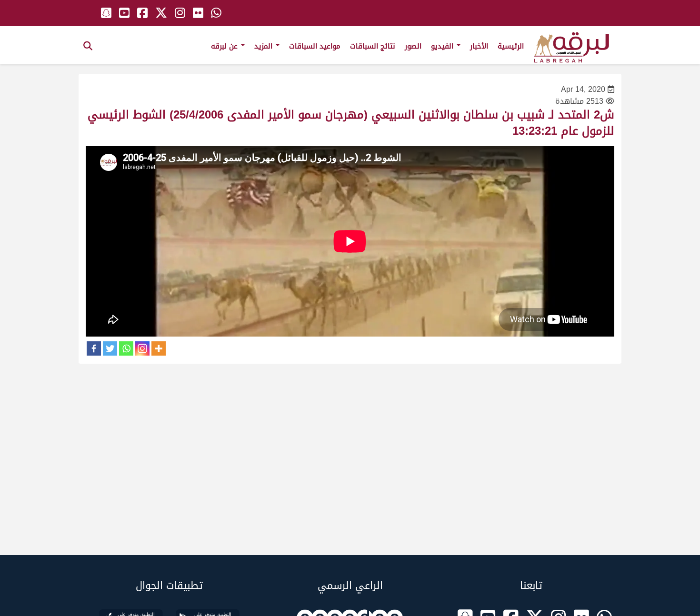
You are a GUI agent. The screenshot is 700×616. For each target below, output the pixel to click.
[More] (158, 348)
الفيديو (443, 46)
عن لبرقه (225, 46)
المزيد (264, 46)
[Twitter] (110, 348)
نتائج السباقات (372, 46)
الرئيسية (511, 46)
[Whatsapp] (126, 348)
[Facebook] (94, 348)
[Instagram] (142, 348)
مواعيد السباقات (314, 46)
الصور (413, 46)
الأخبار (479, 46)
